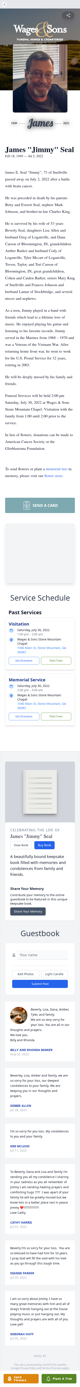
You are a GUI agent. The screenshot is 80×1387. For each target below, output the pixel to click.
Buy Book (44, 845)
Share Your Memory (28, 911)
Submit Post (40, 984)
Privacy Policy (28, 1368)
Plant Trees (56, 660)
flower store (53, 475)
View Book (21, 845)
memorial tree (56, 468)
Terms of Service (52, 1368)
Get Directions (23, 660)
